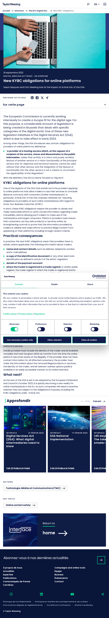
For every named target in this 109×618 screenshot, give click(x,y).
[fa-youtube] (70, 594)
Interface (19, 10)
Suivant (97, 401)
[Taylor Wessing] (11, 4)
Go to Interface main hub (54, 530)
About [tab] (90, 284)
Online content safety (18, 505)
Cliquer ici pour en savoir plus (25, 439)
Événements (61, 578)
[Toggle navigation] (104, 4)
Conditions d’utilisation (59, 605)
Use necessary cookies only (20, 340)
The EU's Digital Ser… (38, 10)
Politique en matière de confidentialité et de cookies (61, 602)
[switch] (41, 329)
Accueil (6, 10)
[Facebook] (36, 97)
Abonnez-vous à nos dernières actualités (35, 558)
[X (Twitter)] (42, 97)
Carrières (8, 584)
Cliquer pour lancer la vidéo (25, 418)
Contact (59, 581)
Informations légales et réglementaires (23, 605)
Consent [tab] (19, 284)
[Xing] (46, 97)
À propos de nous (12, 567)
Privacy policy (25, 314)
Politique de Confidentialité (17, 602)
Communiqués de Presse (16, 581)
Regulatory (39, 314)
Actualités (8, 571)
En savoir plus (54, 51)
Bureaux (58, 574)
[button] (88, 4)
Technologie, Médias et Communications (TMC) (33, 488)
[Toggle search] (88, 4)
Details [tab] (54, 284)
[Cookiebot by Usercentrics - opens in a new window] (94, 277)
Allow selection (54, 340)
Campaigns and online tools (69, 567)
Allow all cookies (89, 340)
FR (95, 4)
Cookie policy (10, 314)
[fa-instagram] (8, 594)
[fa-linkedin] (39, 594)
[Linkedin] (31, 97)
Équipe (58, 571)
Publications (9, 578)
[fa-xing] (100, 594)
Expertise (8, 574)
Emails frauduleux (84, 605)
